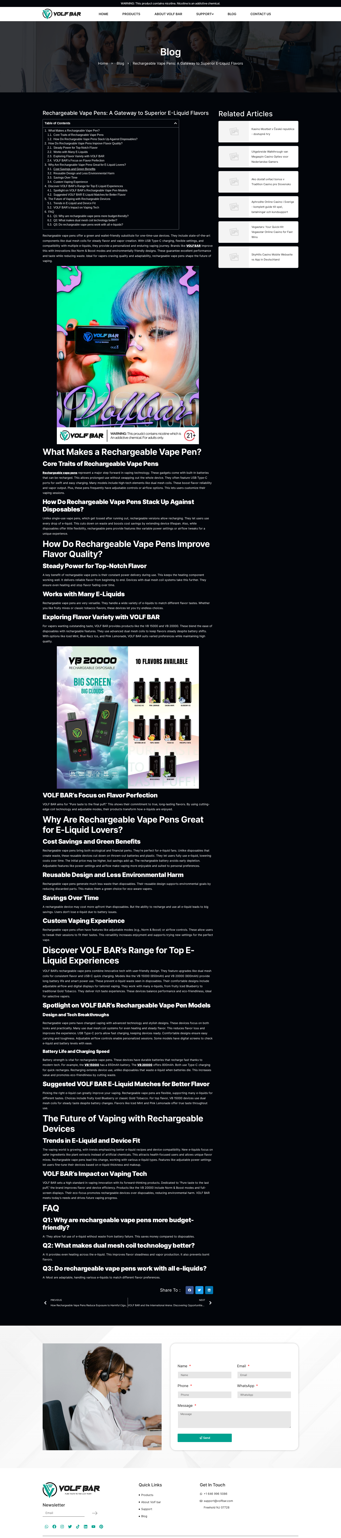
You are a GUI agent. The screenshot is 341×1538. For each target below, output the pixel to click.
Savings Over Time (65, 177)
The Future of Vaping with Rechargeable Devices (79, 199)
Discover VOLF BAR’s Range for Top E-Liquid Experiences (85, 186)
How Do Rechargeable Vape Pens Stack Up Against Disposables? (95, 139)
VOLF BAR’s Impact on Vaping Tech (76, 207)
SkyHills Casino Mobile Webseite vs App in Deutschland (272, 257)
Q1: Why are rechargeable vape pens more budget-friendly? (91, 216)
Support (204, 14)
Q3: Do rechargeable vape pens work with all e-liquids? (88, 224)
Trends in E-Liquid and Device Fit (74, 203)
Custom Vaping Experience (70, 182)
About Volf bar (168, 14)
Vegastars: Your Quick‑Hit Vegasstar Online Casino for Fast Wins (272, 232)
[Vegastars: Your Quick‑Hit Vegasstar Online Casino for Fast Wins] (233, 232)
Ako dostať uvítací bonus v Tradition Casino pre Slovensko (271, 181)
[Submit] (94, 1513)
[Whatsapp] (46, 1527)
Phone (184, 1386)
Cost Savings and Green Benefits (74, 169)
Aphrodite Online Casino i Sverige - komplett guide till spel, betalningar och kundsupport (272, 207)
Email (242, 1366)
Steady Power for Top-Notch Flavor (75, 147)
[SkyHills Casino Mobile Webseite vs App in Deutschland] (233, 257)
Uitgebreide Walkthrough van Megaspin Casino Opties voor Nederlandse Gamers (269, 156)
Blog (232, 14)
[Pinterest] (101, 1527)
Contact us (260, 14)
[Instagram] (62, 1527)
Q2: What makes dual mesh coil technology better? (85, 220)
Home (103, 14)
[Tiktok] (78, 1527)
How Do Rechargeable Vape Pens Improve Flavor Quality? (85, 143)
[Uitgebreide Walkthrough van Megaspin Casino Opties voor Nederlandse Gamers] (233, 157)
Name (183, 1366)
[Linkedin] (86, 1527)
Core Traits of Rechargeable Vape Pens (78, 135)
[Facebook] (54, 1527)
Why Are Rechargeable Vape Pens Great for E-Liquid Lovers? (87, 164)
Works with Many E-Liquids (70, 152)
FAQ (51, 211)
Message (186, 1406)
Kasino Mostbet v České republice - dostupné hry (272, 131)
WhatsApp (246, 1386)
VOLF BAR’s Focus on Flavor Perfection (78, 160)
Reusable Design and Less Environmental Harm (83, 173)
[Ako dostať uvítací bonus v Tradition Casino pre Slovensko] (233, 182)
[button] (175, 123)
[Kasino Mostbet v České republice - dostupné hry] (233, 131)
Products (131, 14)
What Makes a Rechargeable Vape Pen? (74, 130)
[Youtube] (93, 1527)
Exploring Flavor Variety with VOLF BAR (78, 156)
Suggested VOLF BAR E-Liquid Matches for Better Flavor (89, 194)
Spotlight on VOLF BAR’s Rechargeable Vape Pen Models (90, 190)
